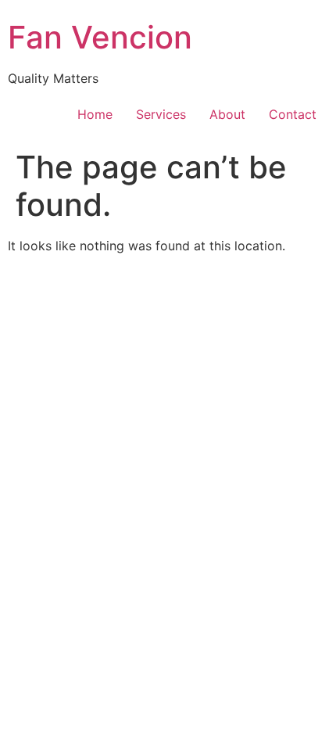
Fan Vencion (100, 37)
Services (161, 114)
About (227, 114)
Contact (292, 114)
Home (95, 114)
